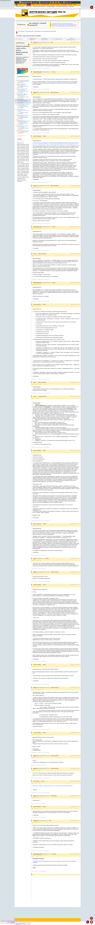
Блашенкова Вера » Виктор (23, 154)
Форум (28, 4)
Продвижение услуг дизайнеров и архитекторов (45, 31)
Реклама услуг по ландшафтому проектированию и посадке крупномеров (23, 121)
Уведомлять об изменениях (33, 39)
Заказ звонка (35, 2)
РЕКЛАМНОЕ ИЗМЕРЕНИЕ (62, 6)
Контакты (70, 4)
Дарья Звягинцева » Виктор (23, 144)
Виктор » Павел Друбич (22, 175)
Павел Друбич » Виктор (22, 174)
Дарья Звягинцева (37, 71)
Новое (20, 4)
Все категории (21, 31)
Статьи (24, 4)
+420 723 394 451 (45, 2)
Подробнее (12, 922)
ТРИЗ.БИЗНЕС (29, 6)
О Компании (63, 4)
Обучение (52, 4)
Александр (35, 820)
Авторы (33, 4)
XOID (34, 558)
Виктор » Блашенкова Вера (23, 157)
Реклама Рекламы (30, 31)
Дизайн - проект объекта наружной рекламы (22, 85)
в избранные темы (58, 39)
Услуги (37, 4)
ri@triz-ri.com (68, 2)
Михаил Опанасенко (37, 853)
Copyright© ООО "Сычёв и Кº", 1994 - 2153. (23, 922)
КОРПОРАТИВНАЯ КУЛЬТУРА (39, 6)
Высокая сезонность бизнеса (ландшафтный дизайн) (23, 116)
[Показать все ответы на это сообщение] (40, 68)
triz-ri (61, 2)
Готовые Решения (45, 4)
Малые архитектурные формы (23, 80)
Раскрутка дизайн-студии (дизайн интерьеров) (22, 89)
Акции (74, 4)
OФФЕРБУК (71, 6)
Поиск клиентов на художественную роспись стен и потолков (23, 110)
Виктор (34, 42)
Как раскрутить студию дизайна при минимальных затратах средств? (22, 94)
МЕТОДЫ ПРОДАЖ (51, 6)
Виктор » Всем (20, 142)
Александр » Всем (21, 178)
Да (8, 922)
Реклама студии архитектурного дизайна (22, 100)
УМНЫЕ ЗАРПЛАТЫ (20, 6)
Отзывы (57, 4)
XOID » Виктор (20, 162)
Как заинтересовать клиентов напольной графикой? (23, 105)
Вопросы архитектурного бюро (23, 130)
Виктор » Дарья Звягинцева (23, 145)
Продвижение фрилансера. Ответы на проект (22, 126)
